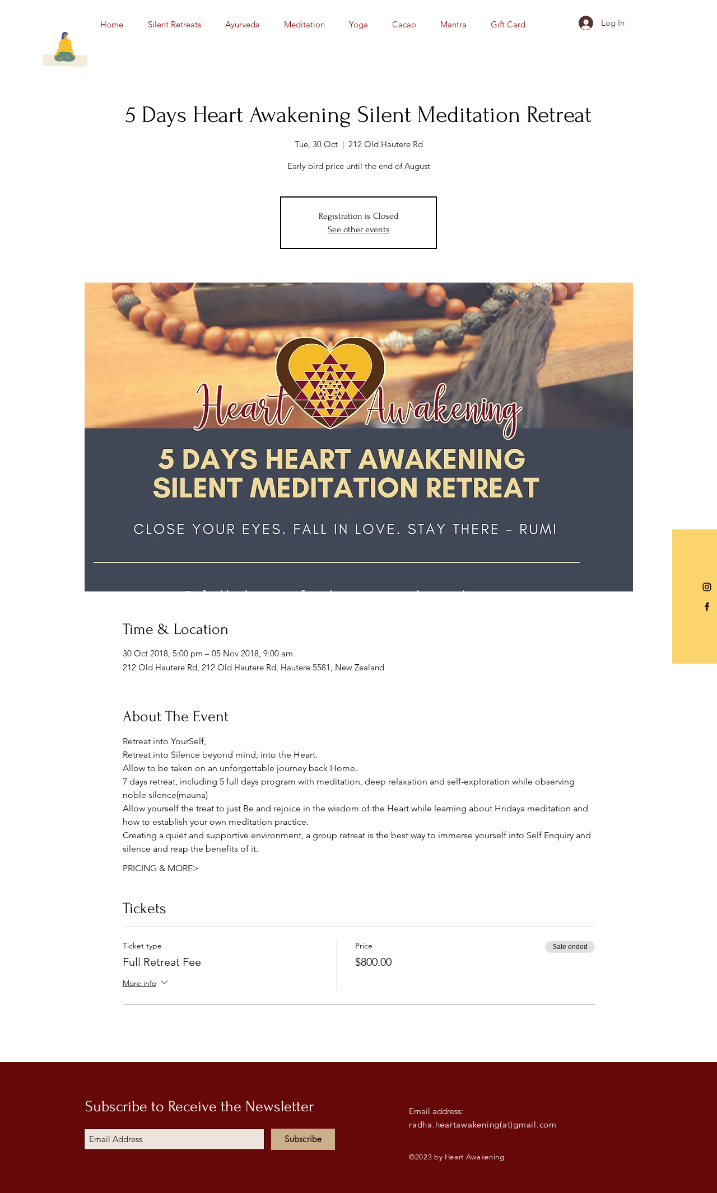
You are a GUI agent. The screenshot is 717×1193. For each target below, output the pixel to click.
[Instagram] (707, 587)
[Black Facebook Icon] (707, 606)
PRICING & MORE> (161, 868)
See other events (359, 229)
